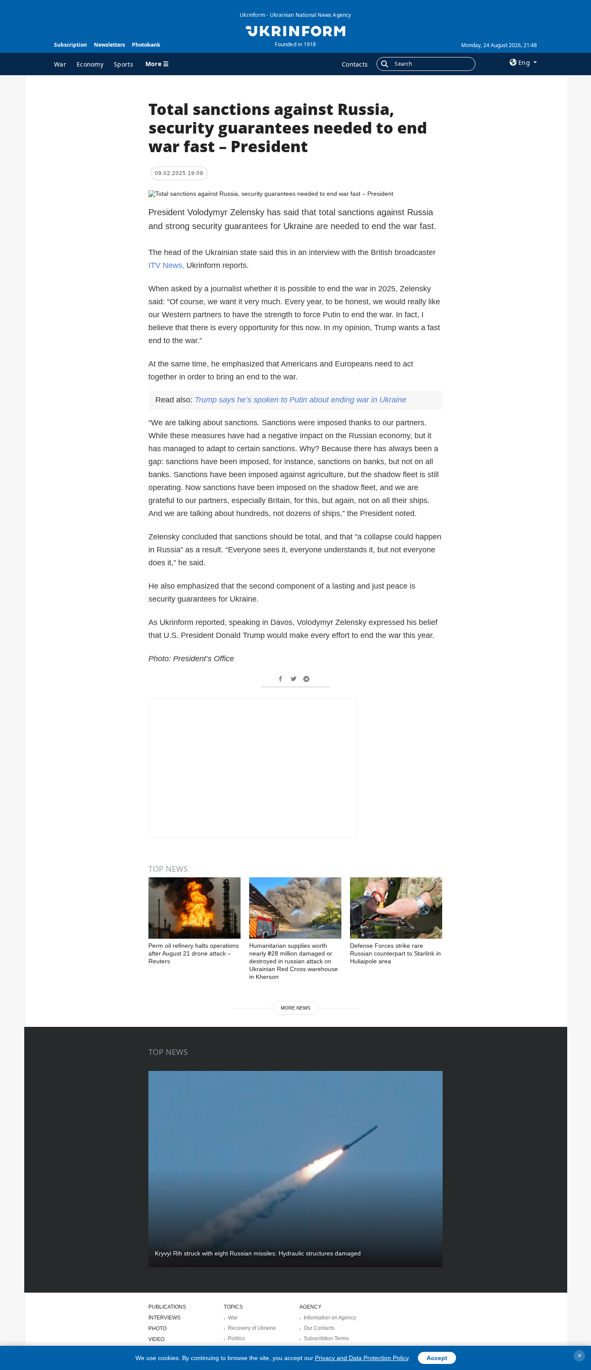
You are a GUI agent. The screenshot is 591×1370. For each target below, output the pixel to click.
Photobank (146, 44)
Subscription (70, 44)
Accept (437, 1357)
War (60, 64)
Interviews (164, 1318)
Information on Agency (330, 1318)
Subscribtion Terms (326, 1338)
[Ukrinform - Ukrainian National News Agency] (295, 30)
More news (295, 1007)
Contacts (355, 64)
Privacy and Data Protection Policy (361, 1357)
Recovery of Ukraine (252, 1328)
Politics (236, 1338)
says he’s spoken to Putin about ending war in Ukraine (300, 399)
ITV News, (166, 265)
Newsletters (109, 44)
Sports (123, 64)
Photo (157, 1328)
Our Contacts (319, 1328)
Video (156, 1339)
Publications (167, 1307)
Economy (90, 64)
